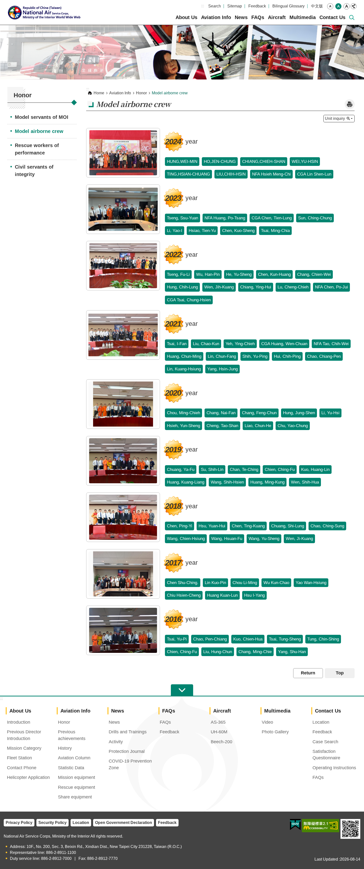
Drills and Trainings (128, 731)
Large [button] (346, 6)
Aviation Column (74, 757)
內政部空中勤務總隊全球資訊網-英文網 (45, 12)
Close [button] (354, 6)
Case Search (325, 741)
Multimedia (302, 17)
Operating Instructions (334, 767)
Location (320, 722)
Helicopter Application (28, 777)
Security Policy (52, 822)
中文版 (317, 6)
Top (340, 672)
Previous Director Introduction (24, 735)
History (65, 748)
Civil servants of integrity (34, 170)
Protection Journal (127, 751)
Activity (116, 741)
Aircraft (277, 17)
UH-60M (219, 731)
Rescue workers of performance (37, 149)
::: (202, 6)
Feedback (257, 6)
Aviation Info (216, 17)
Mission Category (24, 748)
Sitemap (234, 6)
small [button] (330, 6)
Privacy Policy (19, 822)
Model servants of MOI (41, 117)
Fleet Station (19, 757)
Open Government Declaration (123, 822)
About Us (186, 17)
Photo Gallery (275, 731)
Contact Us (332, 17)
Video (267, 722)
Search (214, 6)
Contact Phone (21, 767)
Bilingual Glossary (288, 6)
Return (308, 672)
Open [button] (182, 690)
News (241, 17)
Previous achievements (71, 735)
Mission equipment (76, 777)
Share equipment (75, 796)
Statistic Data (71, 767)
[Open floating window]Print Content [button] (350, 104)
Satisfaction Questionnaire (326, 754)
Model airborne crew (39, 131)
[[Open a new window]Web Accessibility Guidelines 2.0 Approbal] (320, 825)
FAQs (257, 17)
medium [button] (338, 6)
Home (99, 93)
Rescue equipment (76, 787)
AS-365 (218, 722)
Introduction (18, 722)
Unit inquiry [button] (335, 118)
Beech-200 (221, 741)
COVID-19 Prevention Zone (130, 764)
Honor (141, 93)
